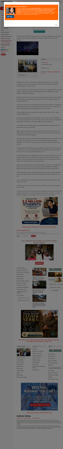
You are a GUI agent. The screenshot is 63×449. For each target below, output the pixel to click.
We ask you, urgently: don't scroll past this (16, 6)
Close (56, 24)
